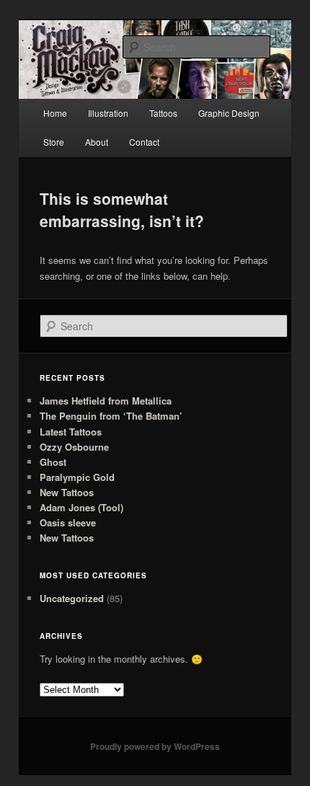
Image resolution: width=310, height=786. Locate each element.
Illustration (108, 113)
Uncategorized (72, 598)
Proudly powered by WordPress (155, 746)
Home (55, 113)
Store (53, 142)
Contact (144, 142)
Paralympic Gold (77, 477)
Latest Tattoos (71, 431)
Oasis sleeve (68, 522)
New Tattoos (67, 492)
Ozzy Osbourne (74, 447)
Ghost (53, 462)
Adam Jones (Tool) (81, 507)
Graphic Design (229, 113)
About (96, 142)
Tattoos (163, 113)
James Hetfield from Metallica (106, 400)
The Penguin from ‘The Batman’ (111, 416)
